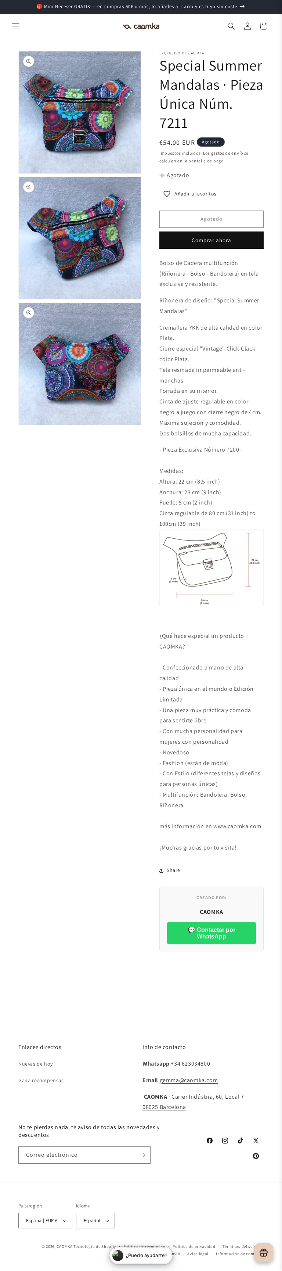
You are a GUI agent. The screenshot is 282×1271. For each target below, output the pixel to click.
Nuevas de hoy (35, 1063)
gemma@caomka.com (189, 1080)
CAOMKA (64, 1246)
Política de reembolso (144, 1246)
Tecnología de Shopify (94, 1246)
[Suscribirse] (142, 1155)
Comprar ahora (211, 240)
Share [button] (173, 870)
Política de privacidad (194, 1246)
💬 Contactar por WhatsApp (211, 933)
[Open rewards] (263, 1252)
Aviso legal (198, 1253)
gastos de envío (227, 153)
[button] (15, 26)
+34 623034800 (190, 1063)
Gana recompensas (41, 1080)
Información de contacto (240, 1253)
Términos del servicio (243, 1246)
